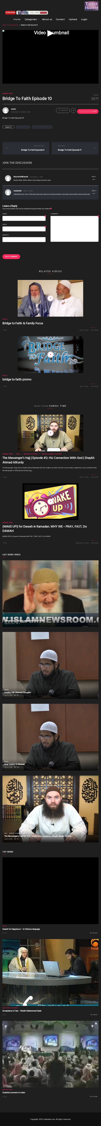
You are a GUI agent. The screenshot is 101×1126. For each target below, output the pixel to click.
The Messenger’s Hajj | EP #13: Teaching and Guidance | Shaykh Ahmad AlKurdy (37, 836)
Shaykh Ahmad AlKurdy (51, 454)
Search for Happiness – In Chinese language (21, 929)
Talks (4, 319)
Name (24, 214)
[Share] (73, 110)
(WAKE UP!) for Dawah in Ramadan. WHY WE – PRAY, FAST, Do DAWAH (44, 529)
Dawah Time (13, 25)
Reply (94, 177)
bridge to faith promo (16, 379)
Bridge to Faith (22, 127)
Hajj (18, 454)
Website (5, 235)
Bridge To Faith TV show (42, 127)
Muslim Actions (31, 454)
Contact (60, 19)
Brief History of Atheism (14, 764)
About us (47, 19)
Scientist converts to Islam (13, 1092)
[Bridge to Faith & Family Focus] (50, 298)
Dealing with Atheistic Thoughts (17, 692)
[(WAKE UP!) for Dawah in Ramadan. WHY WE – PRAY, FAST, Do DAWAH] (50, 502)
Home (17, 19)
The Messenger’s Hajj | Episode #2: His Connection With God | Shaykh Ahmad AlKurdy (48, 460)
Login (84, 19)
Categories (31, 19)
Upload (73, 19)
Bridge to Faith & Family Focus (22, 323)
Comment (74, 214)
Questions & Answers (10, 1008)
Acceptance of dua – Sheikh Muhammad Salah (21, 1011)
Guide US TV (8, 618)
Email (24, 224)
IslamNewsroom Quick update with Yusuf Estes (24, 620)
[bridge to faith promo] (50, 355)
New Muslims (7, 1090)
